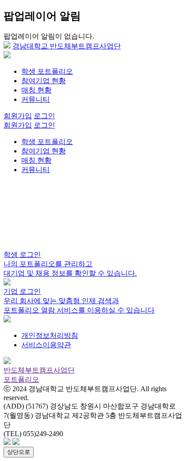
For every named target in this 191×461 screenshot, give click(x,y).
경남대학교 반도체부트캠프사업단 (66, 46)
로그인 (44, 116)
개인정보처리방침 (49, 335)
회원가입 (18, 116)
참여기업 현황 (43, 80)
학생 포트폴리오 (47, 71)
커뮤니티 (35, 99)
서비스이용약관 (46, 345)
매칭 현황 (36, 90)
